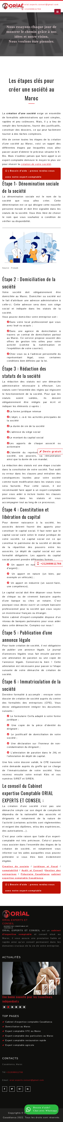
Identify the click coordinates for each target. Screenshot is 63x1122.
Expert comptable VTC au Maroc (23, 1031)
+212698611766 (14, 1072)
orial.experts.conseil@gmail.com (41, 4)
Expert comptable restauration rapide (25, 1040)
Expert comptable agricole (19, 1045)
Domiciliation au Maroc (18, 1027)
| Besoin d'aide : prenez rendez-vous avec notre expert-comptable (30, 174)
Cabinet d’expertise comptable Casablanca (28, 1022)
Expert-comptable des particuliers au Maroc (29, 1036)
